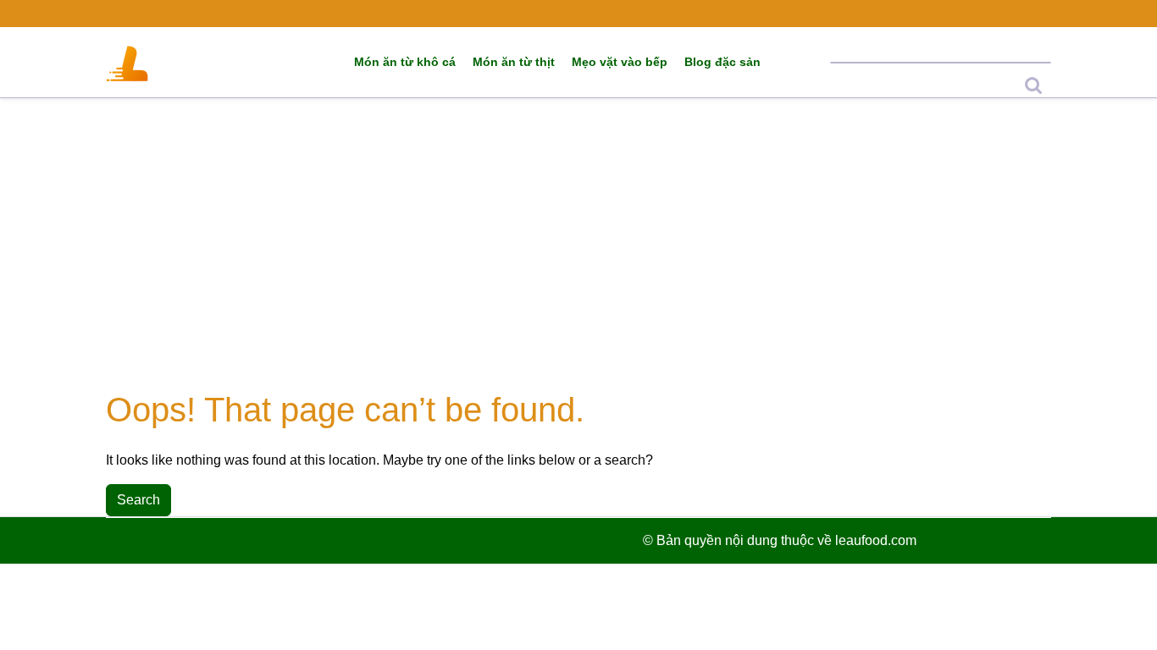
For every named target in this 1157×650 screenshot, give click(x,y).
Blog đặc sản (722, 62)
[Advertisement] (578, 243)
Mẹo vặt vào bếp (619, 62)
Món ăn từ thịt (514, 62)
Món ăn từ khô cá (405, 62)
